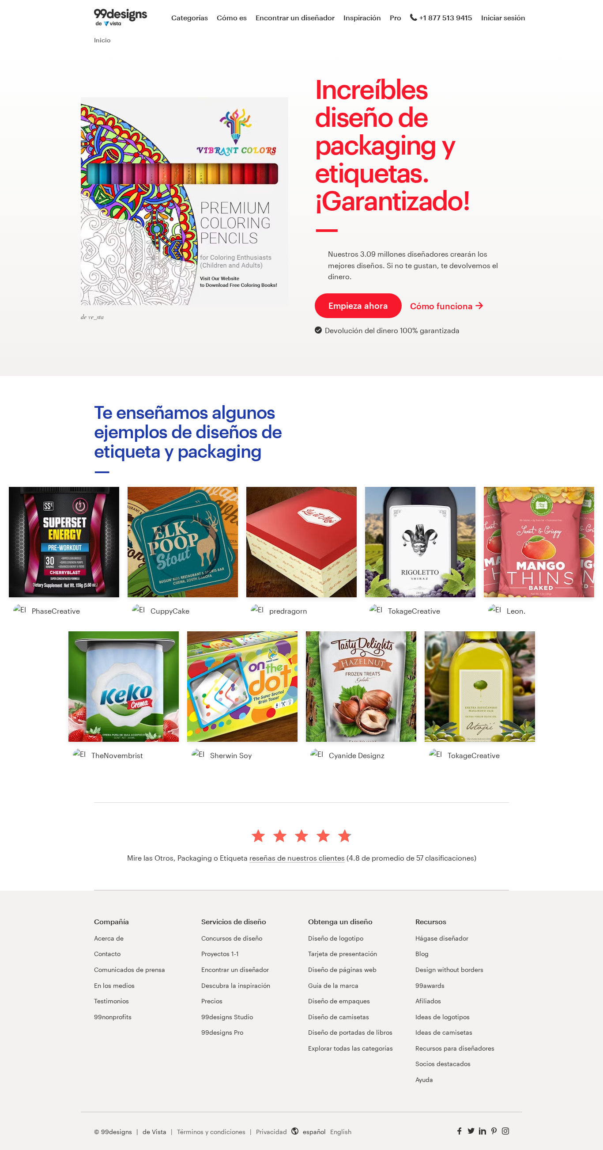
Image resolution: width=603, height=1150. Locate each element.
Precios (211, 1001)
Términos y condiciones (211, 1131)
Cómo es (232, 17)
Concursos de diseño (231, 938)
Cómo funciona (441, 306)
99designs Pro (222, 1032)
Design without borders (449, 969)
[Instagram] (505, 1131)
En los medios (114, 985)
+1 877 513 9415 (445, 17)
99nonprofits (113, 1017)
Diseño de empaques (339, 1001)
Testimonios (111, 1001)
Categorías (189, 17)
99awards (430, 985)
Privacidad (271, 1131)
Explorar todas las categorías (350, 1048)
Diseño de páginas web (342, 969)
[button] (64, 542)
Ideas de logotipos (442, 1017)
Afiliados (428, 1001)
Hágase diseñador (441, 938)
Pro (395, 17)
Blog (422, 953)
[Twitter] (471, 1131)
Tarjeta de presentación (342, 953)
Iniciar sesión (503, 17)
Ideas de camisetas (443, 1032)
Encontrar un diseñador (295, 17)
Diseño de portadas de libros (350, 1032)
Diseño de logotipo (335, 938)
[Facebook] (459, 1131)
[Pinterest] (493, 1131)
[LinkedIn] (482, 1131)
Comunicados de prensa (129, 969)
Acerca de (109, 938)
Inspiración (362, 17)
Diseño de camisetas (338, 1017)
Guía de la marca (333, 985)
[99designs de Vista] (120, 18)
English (340, 1131)
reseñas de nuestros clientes (297, 858)
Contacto (107, 953)
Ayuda (424, 1079)
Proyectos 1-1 (220, 953)
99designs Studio (227, 1017)
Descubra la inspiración (235, 985)
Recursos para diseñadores (454, 1048)
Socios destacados (443, 1063)
